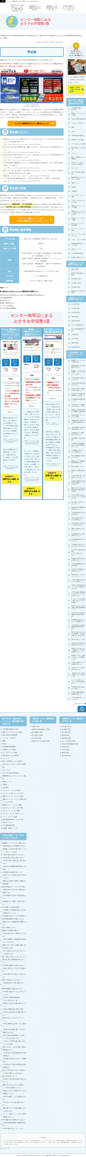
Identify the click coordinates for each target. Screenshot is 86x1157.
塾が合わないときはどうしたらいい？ (78, 575)
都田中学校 (74, 343)
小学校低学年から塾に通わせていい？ (78, 534)
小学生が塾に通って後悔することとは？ (78, 476)
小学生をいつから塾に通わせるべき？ (78, 668)
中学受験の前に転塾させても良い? (78, 687)
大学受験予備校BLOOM (76, 108)
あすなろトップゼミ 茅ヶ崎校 (78, 224)
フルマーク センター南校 (78, 196)
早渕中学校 (74, 316)
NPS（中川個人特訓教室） (78, 173)
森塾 (72, 127)
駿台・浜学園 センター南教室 (78, 158)
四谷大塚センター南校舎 (78, 148)
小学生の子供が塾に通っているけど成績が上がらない (78, 586)
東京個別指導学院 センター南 (78, 244)
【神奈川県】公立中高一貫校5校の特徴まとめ (78, 422)
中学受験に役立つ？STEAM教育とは (77, 451)
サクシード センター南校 (78, 229)
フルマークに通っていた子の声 (78, 201)
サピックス (74, 168)
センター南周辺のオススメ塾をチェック (32, 123)
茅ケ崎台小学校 (76, 283)
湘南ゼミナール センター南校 (78, 206)
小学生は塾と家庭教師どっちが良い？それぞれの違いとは (78, 593)
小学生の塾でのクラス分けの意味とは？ (78, 518)
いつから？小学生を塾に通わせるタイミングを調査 (78, 600)
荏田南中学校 (75, 321)
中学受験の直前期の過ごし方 (78, 400)
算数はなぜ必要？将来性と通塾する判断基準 (78, 410)
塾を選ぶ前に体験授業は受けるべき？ (78, 508)
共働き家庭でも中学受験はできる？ (78, 366)
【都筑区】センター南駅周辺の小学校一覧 (75, 264)
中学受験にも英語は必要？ (78, 439)
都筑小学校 (74, 269)
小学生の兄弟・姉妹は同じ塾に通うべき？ (78, 389)
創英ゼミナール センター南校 (78, 114)
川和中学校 (74, 334)
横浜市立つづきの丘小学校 (78, 291)
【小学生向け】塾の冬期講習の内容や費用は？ (78, 626)
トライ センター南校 (78, 239)
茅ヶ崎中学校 (75, 312)
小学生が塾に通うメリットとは (78, 698)
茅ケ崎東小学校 (76, 279)
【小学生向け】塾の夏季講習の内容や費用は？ (78, 614)
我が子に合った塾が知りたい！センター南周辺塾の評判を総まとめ (22, 295)
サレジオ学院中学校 (77, 325)
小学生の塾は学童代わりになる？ (78, 378)
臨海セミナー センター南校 (78, 219)
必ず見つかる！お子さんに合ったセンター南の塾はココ (76, 53)
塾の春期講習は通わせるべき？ (78, 540)
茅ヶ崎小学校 (75, 287)
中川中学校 (74, 339)
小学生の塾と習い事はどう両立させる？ (78, 524)
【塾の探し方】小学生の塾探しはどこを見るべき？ (78, 674)
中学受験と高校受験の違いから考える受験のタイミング (78, 445)
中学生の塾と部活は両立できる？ (78, 384)
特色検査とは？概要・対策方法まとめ (78, 433)
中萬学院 (74, 191)
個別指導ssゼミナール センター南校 (78, 178)
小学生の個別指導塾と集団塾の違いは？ (78, 693)
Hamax (73, 131)
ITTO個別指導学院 (77, 253)
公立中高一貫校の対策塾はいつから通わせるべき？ (78, 552)
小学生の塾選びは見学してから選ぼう (78, 580)
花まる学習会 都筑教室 (78, 119)
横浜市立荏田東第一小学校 (78, 274)
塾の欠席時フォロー (77, 466)
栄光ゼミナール (76, 249)
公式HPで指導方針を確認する (9, 479)
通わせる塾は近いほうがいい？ (78, 529)
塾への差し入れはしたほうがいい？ (78, 502)
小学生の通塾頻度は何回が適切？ (78, 564)
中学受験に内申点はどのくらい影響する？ (78, 620)
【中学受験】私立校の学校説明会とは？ (78, 428)
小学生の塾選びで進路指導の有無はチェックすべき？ (78, 482)
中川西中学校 (75, 308)
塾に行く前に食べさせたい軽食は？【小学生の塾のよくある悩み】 (78, 633)
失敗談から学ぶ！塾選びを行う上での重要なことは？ (78, 657)
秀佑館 (73, 187)
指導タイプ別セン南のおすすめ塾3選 (75, 89)
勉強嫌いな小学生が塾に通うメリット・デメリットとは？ (78, 372)
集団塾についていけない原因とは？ (78, 361)
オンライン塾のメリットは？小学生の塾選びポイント (78, 681)
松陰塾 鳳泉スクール (78, 257)
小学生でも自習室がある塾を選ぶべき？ (78, 570)
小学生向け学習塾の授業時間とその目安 (78, 394)
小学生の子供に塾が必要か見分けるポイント (78, 644)
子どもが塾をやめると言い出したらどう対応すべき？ (78, 496)
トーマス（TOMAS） (77, 123)
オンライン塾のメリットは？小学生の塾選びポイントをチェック (32, 219)
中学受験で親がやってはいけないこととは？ (78, 545)
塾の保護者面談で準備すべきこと (78, 456)
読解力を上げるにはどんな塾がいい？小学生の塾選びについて (78, 650)
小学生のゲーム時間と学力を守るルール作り (78, 405)
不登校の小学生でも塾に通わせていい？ (78, 559)
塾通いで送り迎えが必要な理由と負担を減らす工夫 (78, 489)
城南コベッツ (75, 183)
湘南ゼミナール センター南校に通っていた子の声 (78, 212)
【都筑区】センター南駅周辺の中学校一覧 (75, 299)
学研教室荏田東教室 (77, 135)
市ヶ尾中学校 (75, 304)
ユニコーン (74, 153)
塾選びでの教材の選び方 (78, 471)
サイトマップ (79, 703)
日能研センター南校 (77, 140)
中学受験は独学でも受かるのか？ (78, 513)
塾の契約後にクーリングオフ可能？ (78, 416)
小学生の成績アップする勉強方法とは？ (78, 663)
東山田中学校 (75, 347)
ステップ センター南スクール (78, 235)
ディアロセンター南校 (78, 144)
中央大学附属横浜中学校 (78, 329)
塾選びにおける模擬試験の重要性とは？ (78, 462)
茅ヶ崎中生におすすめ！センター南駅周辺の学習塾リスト (19, 291)
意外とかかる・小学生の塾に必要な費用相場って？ (78, 607)
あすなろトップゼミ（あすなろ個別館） (77, 163)
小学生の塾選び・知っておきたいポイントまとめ (75, 354)
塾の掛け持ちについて (78, 639)
